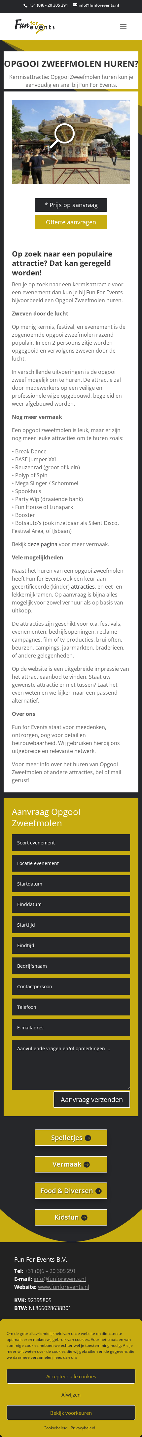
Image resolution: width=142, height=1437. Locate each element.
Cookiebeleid (55, 1428)
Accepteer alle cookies (71, 1376)
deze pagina (42, 544)
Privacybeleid (83, 1428)
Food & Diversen (66, 1190)
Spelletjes (67, 1137)
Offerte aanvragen (71, 222)
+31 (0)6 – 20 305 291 (50, 1271)
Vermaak (67, 1164)
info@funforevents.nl (60, 1279)
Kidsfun (66, 1217)
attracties (83, 586)
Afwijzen (71, 1394)
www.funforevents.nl (63, 1287)
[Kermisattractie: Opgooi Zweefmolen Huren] (71, 182)
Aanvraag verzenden (92, 1099)
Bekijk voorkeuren (71, 1412)
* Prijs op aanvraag (71, 205)
